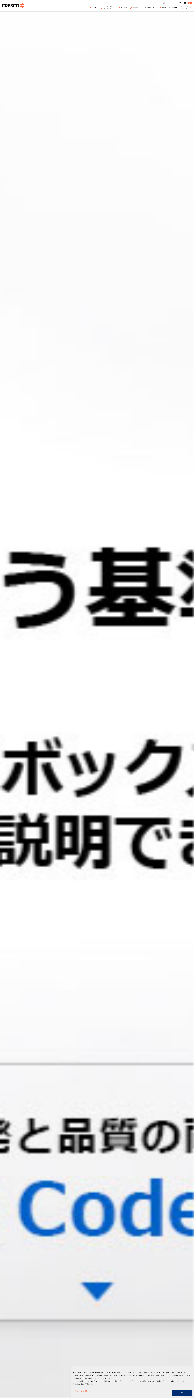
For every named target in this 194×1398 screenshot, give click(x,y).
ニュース (95, 7)
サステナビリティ (150, 7)
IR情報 (164, 7)
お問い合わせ (185, 3)
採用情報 (172, 7)
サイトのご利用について (84, 1391)
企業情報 (136, 7)
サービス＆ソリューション (109, 7)
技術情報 (124, 7)
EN (190, 3)
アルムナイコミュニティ (184, 7)
